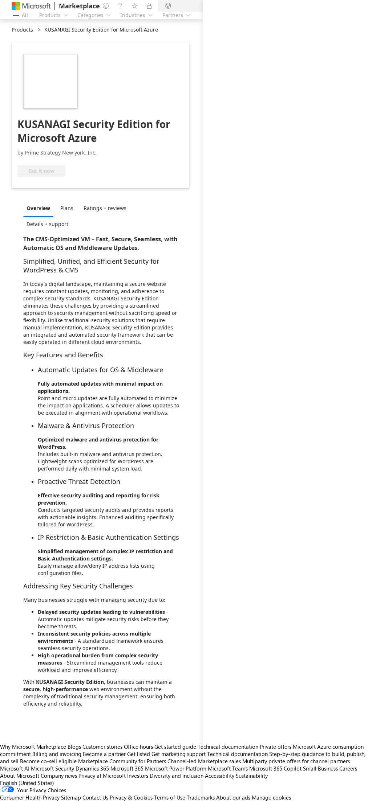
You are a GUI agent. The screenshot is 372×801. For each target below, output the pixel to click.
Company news (59, 775)
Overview (38, 208)
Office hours (138, 746)
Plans (66, 208)
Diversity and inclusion (176, 775)
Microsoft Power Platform (175, 768)
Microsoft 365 (126, 768)
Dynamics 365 (92, 768)
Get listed (138, 753)
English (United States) (27, 782)
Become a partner (104, 753)
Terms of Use (169, 797)
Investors (137, 775)
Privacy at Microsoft (102, 775)
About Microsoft (19, 775)
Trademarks (201, 797)
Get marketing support (178, 753)
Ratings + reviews (105, 208)
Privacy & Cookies (131, 797)
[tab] (40, 208)
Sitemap (71, 797)
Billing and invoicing (56, 753)
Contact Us (95, 797)
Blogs (74, 746)
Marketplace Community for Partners (122, 761)
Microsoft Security (52, 768)
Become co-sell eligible (48, 761)
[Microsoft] (31, 6)
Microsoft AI (14, 768)
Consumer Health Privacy (30, 797)
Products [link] (22, 29)
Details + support (47, 224)
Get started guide (175, 746)
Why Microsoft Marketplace (33, 746)
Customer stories (102, 746)
